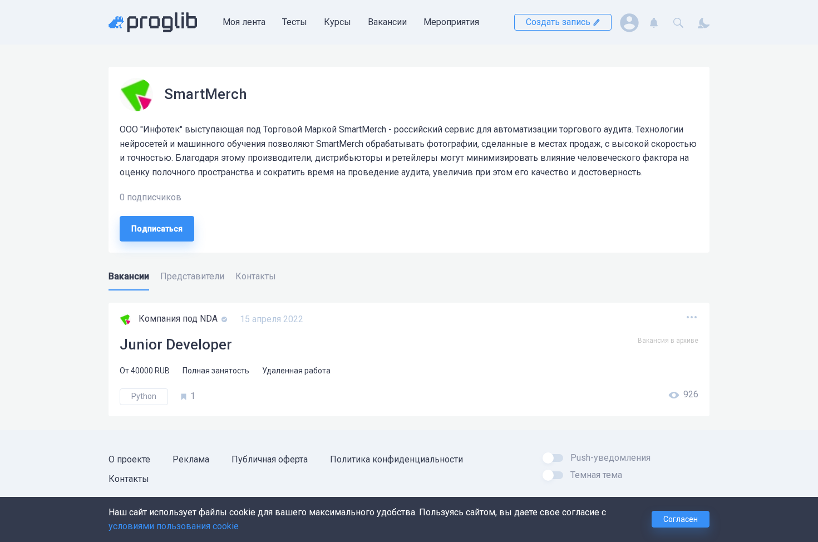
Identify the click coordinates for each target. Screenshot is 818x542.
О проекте (129, 459)
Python (143, 396)
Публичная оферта (269, 459)
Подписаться (157, 228)
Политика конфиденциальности (396, 459)
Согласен (680, 519)
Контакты (129, 479)
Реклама (191, 459)
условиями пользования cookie (174, 526)
